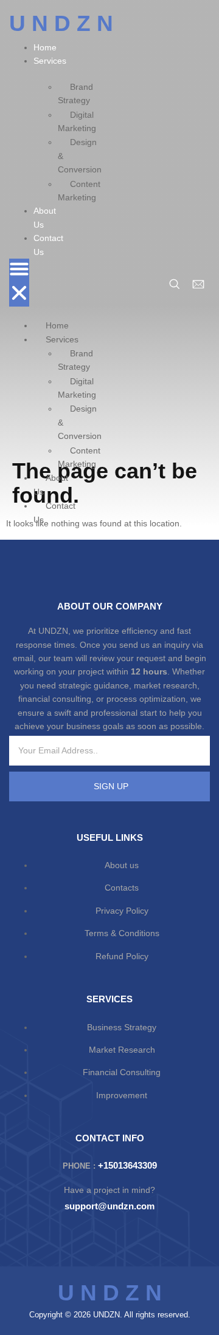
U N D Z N (61, 23)
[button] (19, 283)
